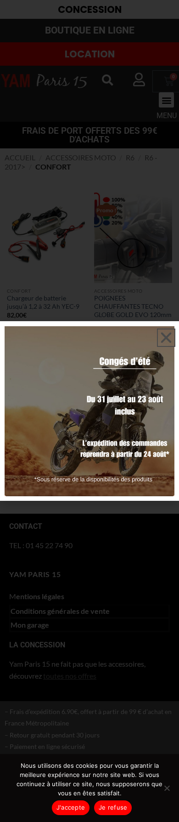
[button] (166, 337)
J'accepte (70, 807)
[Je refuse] (166, 790)
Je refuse (113, 807)
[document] (89, 411)
